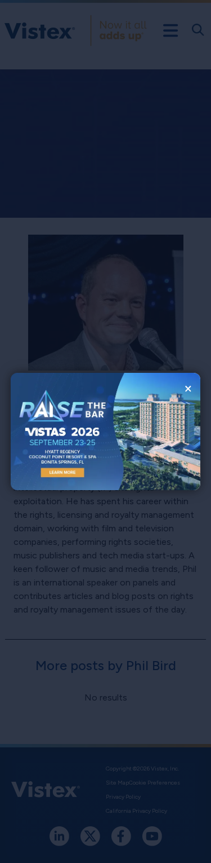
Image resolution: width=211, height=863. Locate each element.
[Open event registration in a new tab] (58, 431)
